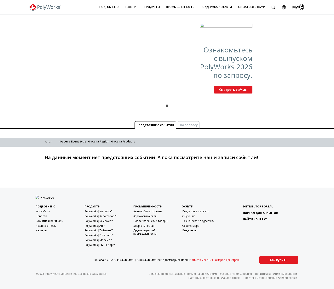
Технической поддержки (198, 221)
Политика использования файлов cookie (270, 278)
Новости (41, 216)
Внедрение (189, 230)
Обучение (188, 216)
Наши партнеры (46, 225)
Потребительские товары (150, 221)
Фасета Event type (73, 141)
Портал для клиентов (260, 213)
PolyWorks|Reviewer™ (98, 221)
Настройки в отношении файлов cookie (214, 278)
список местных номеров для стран (215, 260)
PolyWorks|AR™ (94, 225)
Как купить (278, 260)
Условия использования (236, 274)
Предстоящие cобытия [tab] (155, 125)
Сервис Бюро (190, 225)
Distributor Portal (258, 206)
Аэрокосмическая (145, 216)
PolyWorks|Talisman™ (98, 230)
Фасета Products (123, 141)
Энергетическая (143, 225)
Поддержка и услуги (195, 211)
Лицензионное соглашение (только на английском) (183, 274)
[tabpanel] (167, 60)
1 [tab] (167, 105)
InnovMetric (43, 211)
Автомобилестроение (147, 211)
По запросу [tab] (189, 125)
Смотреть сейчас (233, 90)
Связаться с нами (251, 7)
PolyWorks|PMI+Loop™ (99, 245)
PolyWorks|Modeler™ (98, 240)
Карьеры (41, 230)
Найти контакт (255, 219)
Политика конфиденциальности (276, 274)
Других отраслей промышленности (145, 231)
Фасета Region (98, 141)
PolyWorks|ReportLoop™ (100, 216)
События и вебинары (49, 221)
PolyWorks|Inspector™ (98, 211)
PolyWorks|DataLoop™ (99, 235)
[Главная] (45, 7)
